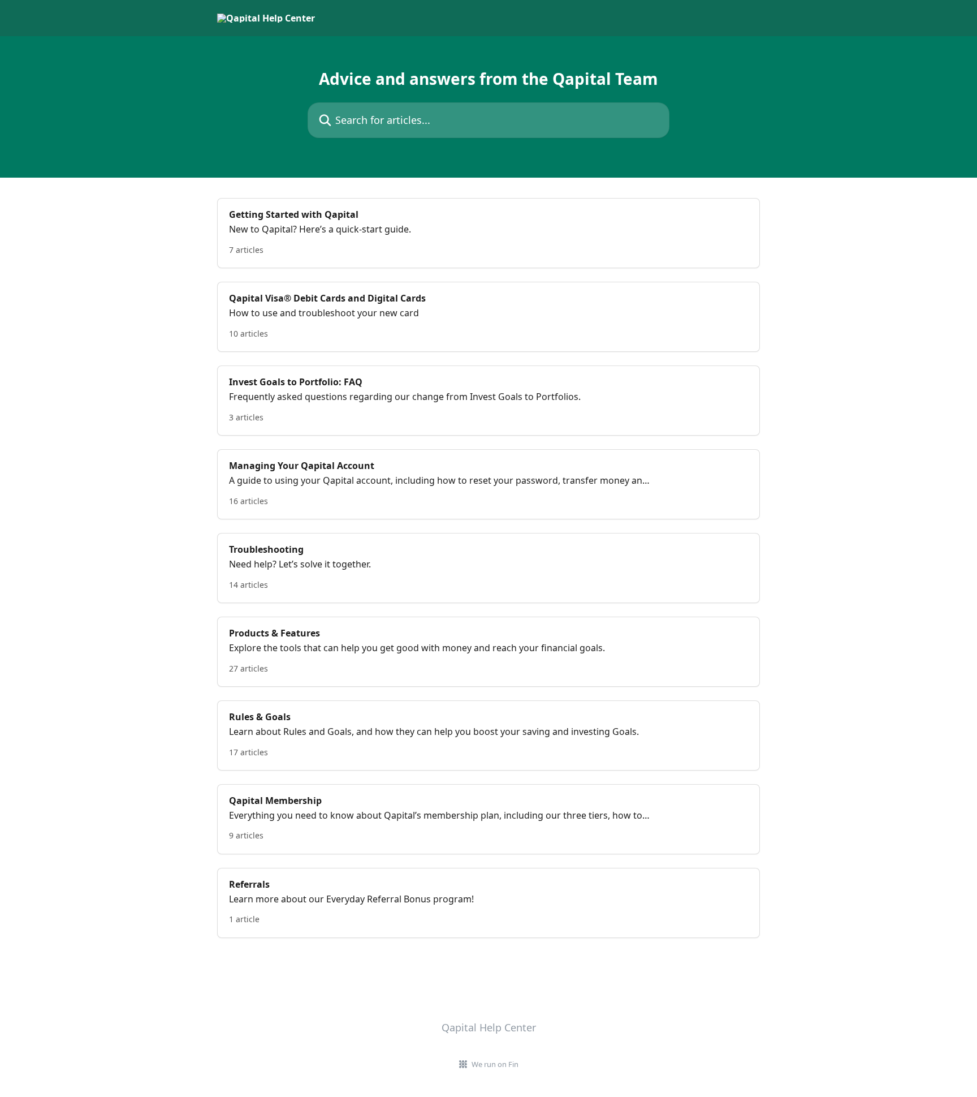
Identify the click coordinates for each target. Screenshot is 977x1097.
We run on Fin (495, 1064)
